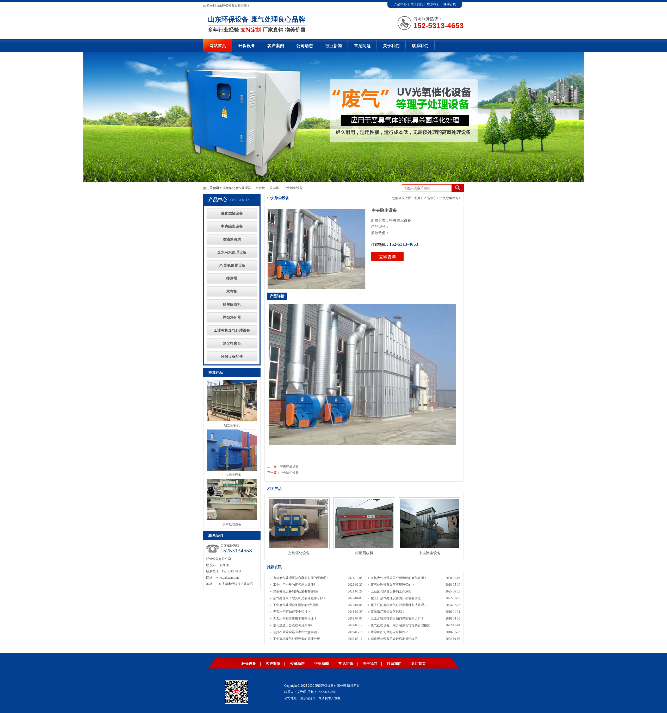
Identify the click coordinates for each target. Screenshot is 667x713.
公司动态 (304, 45)
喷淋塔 (274, 188)
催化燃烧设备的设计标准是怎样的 (394, 639)
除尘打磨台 (232, 343)
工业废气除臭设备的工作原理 (391, 591)
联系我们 (433, 4)
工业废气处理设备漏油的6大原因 (295, 605)
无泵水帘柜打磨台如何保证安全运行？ (397, 618)
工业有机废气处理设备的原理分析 (296, 639)
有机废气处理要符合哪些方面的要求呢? (300, 578)
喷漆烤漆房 (232, 239)
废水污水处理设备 (231, 252)
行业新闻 (333, 45)
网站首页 (217, 45)
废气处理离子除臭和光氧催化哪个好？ (299, 598)
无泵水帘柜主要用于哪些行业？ (295, 618)
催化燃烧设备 (232, 213)
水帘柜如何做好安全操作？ (389, 632)
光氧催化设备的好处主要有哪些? (295, 591)
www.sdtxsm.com (227, 577)
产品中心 (400, 4)
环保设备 (246, 45)
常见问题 (362, 45)
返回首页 (449, 4)
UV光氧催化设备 (231, 265)
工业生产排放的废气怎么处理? (294, 584)
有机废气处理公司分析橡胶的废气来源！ (399, 578)
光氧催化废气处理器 (237, 188)
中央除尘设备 (293, 188)
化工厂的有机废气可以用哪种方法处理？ (399, 605)
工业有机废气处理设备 (232, 330)
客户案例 (275, 45)
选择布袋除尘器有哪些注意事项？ (296, 632)
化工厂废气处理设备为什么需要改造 (396, 598)
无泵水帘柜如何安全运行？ (292, 612)
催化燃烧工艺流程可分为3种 (292, 625)
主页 (417, 198)
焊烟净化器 (232, 317)
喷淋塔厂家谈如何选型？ (388, 612)
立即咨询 (387, 257)
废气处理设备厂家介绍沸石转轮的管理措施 (400, 625)
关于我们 (417, 4)
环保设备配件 (232, 356)
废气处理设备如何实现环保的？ (393, 584)
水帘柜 (260, 188)
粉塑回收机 (232, 304)
